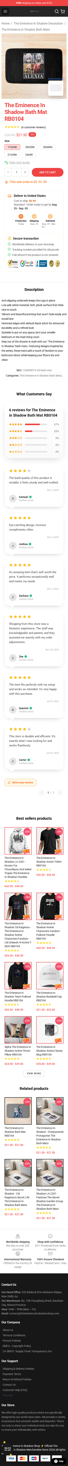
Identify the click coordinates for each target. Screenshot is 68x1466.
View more (34, 1073)
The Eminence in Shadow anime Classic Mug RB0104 (49, 1050)
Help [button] (61, 1461)
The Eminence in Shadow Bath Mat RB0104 (15, 1132)
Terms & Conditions (14, 1335)
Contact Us (9, 1384)
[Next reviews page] (60, 792)
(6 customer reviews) (33, 127)
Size (7, 140)
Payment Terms (12, 1374)
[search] (56, 11)
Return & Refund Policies (17, 1379)
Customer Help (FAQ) (15, 1390)
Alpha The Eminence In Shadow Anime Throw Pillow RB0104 (18, 1050)
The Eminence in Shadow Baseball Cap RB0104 (49, 996)
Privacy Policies (12, 1340)
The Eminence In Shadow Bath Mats (26, 29)
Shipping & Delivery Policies (18, 1368)
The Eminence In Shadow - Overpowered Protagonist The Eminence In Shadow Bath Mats (49, 1136)
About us (8, 1330)
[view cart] (62, 11)
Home (5, 23)
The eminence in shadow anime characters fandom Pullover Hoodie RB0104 (48, 931)
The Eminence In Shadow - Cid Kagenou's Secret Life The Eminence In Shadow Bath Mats (17, 1197)
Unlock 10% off (7, 1449)
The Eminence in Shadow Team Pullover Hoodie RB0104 (18, 996)
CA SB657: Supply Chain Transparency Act (27, 1351)
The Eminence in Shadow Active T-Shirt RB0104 (49, 861)
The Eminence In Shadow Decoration (38, 23)
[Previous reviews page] (41, 792)
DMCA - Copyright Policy (17, 1345)
